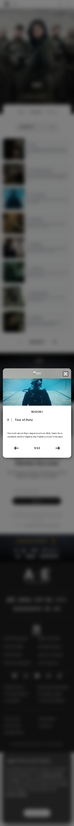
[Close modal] (65, 373)
